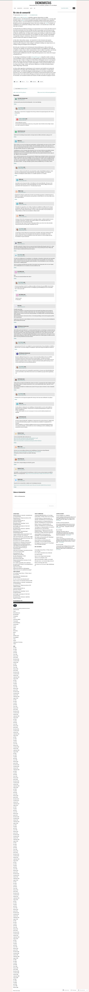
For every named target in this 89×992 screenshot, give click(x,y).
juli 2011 (14, 920)
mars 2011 (15, 927)
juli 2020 (14, 753)
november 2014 (16, 855)
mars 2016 (15, 829)
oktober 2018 (15, 784)
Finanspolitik (15, 621)
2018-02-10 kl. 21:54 (22, 216)
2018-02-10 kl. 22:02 (22, 230)
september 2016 (16, 821)
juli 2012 (14, 901)
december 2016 (16, 816)
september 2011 (16, 917)
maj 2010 (15, 943)
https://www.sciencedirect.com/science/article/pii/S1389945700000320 (27, 440)
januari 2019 (15, 779)
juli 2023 (14, 699)
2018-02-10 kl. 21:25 (22, 343)
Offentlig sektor (16, 635)
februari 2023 (15, 707)
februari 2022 (15, 725)
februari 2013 (15, 889)
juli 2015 (14, 842)
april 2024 (15, 685)
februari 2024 (15, 688)
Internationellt (15, 624)
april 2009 (15, 964)
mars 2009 (15, 966)
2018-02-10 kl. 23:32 (21, 380)
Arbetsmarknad (16, 609)
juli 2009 (14, 959)
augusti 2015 (15, 841)
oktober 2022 (15, 714)
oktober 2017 (15, 802)
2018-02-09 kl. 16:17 (22, 192)
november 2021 (16, 730)
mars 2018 (15, 794)
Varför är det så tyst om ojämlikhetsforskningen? (22, 569)
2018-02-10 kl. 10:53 (21, 306)
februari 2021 (15, 745)
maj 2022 (15, 720)
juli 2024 (14, 680)
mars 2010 (15, 946)
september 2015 (16, 839)
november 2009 (16, 953)
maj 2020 (15, 756)
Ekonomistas (43, 2)
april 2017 (15, 810)
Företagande (15, 616)
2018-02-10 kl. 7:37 (21, 109)
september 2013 (16, 878)
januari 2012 (15, 911)
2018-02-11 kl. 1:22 (22, 404)
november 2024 (16, 673)
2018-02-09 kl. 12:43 (22, 180)
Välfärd (14, 643)
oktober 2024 (15, 675)
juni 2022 (15, 719)
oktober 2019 (15, 768)
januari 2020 (15, 763)
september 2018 (16, 785)
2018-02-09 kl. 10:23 (21, 256)
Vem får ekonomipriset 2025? (18, 551)
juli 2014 (14, 862)
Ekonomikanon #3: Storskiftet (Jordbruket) (21, 540)
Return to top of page (16, 990)
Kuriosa (22, 88)
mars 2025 (15, 667)
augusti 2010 (15, 938)
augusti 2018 (15, 787)
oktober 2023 (15, 694)
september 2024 (16, 677)
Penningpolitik (16, 637)
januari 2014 (15, 872)
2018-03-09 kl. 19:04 (21, 434)
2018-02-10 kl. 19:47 (21, 327)
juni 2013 (15, 883)
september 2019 (16, 769)
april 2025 (15, 665)
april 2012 (15, 906)
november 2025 (16, 660)
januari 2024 (15, 690)
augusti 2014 (15, 860)
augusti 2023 (15, 698)
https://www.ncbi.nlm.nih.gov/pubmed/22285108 (24, 439)
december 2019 (16, 764)
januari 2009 (15, 969)
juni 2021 (15, 738)
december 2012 (16, 893)
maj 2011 (15, 924)
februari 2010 (15, 948)
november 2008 (16, 972)
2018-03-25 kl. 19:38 (21, 447)
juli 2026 (14, 647)
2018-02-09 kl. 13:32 (21, 272)
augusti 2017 (15, 805)
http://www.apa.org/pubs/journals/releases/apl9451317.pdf (26, 438)
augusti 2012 (15, 899)
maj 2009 (15, 963)
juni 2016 (15, 824)
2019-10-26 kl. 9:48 (21, 480)
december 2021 (16, 729)
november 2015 (16, 836)
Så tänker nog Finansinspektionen (62, 522)
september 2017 (16, 803)
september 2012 (16, 898)
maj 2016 (15, 826)
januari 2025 (15, 670)
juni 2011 (15, 922)
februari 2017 (15, 813)
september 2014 (16, 859)
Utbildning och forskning (17, 642)
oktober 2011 (15, 915)
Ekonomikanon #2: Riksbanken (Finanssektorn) (22, 542)
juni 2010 (15, 941)
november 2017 (16, 800)
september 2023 (16, 696)
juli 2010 (14, 940)
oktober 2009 (15, 954)
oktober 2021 (15, 732)
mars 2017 (15, 811)
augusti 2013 (15, 880)
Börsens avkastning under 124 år (41, 562)
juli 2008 (14, 979)
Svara (15, 104)
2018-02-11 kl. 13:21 (22, 418)
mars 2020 (15, 759)
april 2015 (15, 847)
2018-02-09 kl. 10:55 (22, 168)
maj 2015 (15, 846)
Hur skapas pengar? (38, 554)
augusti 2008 (15, 977)
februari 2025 (15, 668)
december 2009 (16, 951)
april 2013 (15, 886)
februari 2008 (15, 987)
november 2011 (16, 914)
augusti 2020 (15, 751)
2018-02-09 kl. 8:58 (21, 99)
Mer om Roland (59, 529)
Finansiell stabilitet (16, 619)
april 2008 (15, 984)
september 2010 (16, 937)
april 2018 (15, 792)
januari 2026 (15, 657)
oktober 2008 (15, 974)
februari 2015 (15, 850)
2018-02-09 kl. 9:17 (21, 142)
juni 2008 (15, 980)
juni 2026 (15, 649)
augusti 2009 (15, 958)
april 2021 (15, 742)
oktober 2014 (15, 857)
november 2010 (16, 933)
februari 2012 (15, 909)
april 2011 (15, 925)
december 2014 (16, 854)
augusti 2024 (15, 678)
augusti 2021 (15, 735)
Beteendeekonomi (16, 612)
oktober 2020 (15, 748)
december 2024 (16, 672)
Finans (14, 617)
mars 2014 (15, 868)
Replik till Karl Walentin (17, 566)
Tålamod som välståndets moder (41, 557)
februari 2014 (15, 870)
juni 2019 (15, 771)
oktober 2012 (15, 896)
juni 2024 (15, 681)
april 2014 (15, 867)
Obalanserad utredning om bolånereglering (21, 568)
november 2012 (16, 894)
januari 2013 (15, 891)
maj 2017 (15, 808)
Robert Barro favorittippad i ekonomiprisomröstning (22, 550)
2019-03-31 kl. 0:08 (21, 469)
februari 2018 (15, 795)
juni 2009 (15, 961)
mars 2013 (15, 888)
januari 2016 (15, 833)
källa (23, 20)
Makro (14, 629)
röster (46, 23)
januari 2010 (15, 950)
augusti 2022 (15, 717)
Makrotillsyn (15, 630)
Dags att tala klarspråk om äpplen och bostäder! (44, 559)
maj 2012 (15, 904)
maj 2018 (15, 790)
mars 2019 (15, 776)
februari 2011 (15, 928)
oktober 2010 (15, 935)
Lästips (14, 627)
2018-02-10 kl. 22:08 (22, 354)
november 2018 (16, 782)
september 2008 (16, 976)
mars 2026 (15, 654)
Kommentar (51, 505)
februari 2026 (15, 655)
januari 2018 (15, 797)
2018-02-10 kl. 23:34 (22, 395)
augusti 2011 (15, 919)
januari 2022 (15, 727)
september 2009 (16, 956)
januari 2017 (15, 815)
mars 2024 (15, 686)
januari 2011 (15, 930)
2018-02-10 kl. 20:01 (22, 204)
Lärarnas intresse (59, 537)
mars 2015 (15, 849)
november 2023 (16, 693)
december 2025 (16, 659)
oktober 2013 (15, 876)
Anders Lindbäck (22, 118)
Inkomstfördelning (16, 622)
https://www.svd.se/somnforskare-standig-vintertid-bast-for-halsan (39, 473)
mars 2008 (15, 985)
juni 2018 (15, 789)
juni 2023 (15, 701)
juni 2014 (15, 863)
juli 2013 (14, 881)
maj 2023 (15, 703)
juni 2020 (15, 755)
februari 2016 (15, 831)
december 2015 (16, 834)
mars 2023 (15, 706)
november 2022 (16, 712)
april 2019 (15, 774)
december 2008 (16, 971)
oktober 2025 (15, 662)
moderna (18, 17)
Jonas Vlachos (23, 15)
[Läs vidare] (58, 520)
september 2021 (16, 733)
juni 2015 (15, 844)
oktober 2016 (15, 820)
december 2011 (16, 912)
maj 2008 (15, 982)
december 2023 (16, 691)
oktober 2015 (15, 837)
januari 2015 (15, 852)
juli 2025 (14, 664)
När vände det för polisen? (20, 92)
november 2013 (16, 875)
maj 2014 (15, 865)
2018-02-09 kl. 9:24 (21, 243)
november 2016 (16, 818)
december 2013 (16, 873)
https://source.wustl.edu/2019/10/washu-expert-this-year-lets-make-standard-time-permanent (32, 485)
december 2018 (16, 781)
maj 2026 (15, 651)
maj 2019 (15, 772)
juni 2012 (15, 902)
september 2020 (16, 750)
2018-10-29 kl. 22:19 (21, 460)
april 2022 (15, 722)
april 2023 (15, 704)
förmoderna (25, 17)
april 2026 (15, 652)
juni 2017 (15, 807)
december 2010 (16, 932)
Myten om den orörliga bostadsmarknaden (43, 556)
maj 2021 (15, 740)
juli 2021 (14, 737)
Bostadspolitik (16, 614)
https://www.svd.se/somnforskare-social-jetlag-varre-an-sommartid (27, 451)
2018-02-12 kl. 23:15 (22, 120)
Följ (15, 605)
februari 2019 (15, 777)
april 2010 (15, 945)
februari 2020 (15, 761)
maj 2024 (15, 683)
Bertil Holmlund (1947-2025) (18, 558)
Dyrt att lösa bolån (59, 544)
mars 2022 (15, 724)
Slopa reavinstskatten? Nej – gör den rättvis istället (23, 536)
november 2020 (16, 746)
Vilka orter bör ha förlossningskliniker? (46, 92)
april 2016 (15, 828)
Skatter (14, 640)
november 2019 (16, 766)
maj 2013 (15, 885)
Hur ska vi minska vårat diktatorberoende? (21, 579)
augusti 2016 (15, 823)
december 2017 (16, 798)
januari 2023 (15, 709)
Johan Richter (20, 254)
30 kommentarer (33, 15)
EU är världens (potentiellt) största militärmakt (22, 562)
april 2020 (15, 758)
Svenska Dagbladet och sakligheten (63, 515)
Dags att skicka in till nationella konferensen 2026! (22, 580)
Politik (14, 638)
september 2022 (16, 716)
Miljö (14, 634)
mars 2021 (15, 743)
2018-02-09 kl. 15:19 (22, 295)
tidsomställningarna (36, 57)
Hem (15, 8)
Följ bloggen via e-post (17, 600)
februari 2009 (15, 967)
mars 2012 (15, 907)
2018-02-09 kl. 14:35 (22, 283)
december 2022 (16, 711)
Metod (26, 88)
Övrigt (14, 611)
